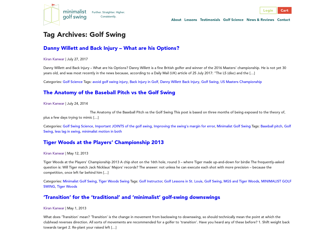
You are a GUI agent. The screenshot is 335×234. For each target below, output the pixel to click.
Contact (283, 19)
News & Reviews (260, 19)
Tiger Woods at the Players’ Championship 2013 (103, 142)
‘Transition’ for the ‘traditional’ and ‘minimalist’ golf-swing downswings (131, 197)
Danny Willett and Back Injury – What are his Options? (111, 48)
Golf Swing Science (78, 126)
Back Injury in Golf (144, 81)
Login (268, 10)
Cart (284, 10)
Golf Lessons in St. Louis (183, 181)
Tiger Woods (67, 186)
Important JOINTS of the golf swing (123, 126)
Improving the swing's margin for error (184, 126)
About (176, 19)
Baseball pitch (271, 126)
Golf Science (233, 19)
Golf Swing (209, 81)
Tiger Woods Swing (114, 181)
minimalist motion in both (102, 131)
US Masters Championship (241, 81)
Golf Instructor (150, 181)
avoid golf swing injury (110, 81)
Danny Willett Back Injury (179, 81)
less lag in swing (67, 131)
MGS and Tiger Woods (241, 181)
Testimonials (210, 19)
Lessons (190, 19)
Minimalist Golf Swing (234, 126)
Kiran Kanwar (53, 59)
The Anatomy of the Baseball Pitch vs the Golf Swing (109, 92)
